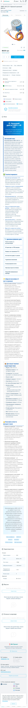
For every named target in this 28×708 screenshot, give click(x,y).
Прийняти (13, 703)
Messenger (17, 689)
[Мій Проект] (13, 643)
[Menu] (1, 1)
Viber (16, 685)
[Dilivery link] (23, 81)
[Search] (23, 1)
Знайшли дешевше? (5, 51)
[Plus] (9, 56)
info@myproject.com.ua (6, 671)
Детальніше (5, 701)
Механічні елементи (7, 4)
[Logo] (6, 1)
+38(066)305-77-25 (5, 658)
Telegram (17, 683)
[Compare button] (24, 46)
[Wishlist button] (21, 47)
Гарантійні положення (13, 107)
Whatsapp (17, 687)
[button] (12, 43)
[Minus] (4, 56)
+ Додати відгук (13, 590)
